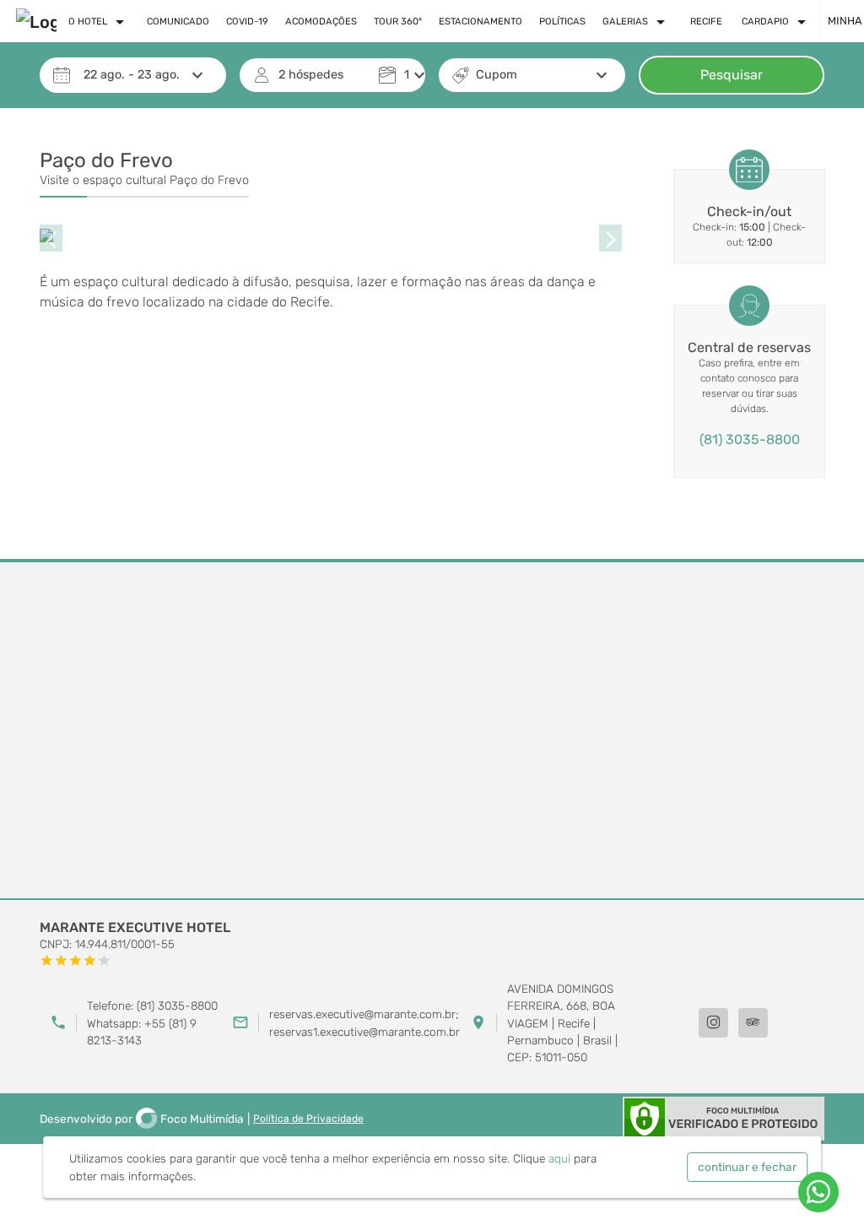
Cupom (496, 75)
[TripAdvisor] (753, 1023)
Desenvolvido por (142, 1118)
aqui (559, 1158)
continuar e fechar (747, 1167)
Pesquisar (731, 75)
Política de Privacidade (308, 1119)
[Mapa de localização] (432, 731)
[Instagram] (713, 1023)
